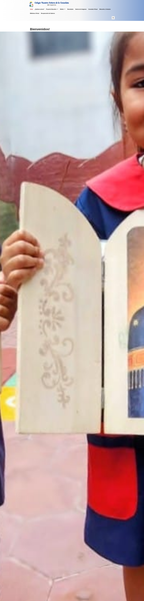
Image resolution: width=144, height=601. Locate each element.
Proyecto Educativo (51, 9)
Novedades (70, 9)
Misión (62, 9)
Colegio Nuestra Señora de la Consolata (52, 2)
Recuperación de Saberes (48, 13)
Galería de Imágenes (80, 9)
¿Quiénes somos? (39, 9)
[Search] (113, 17)
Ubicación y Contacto (105, 9)
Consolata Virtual (93, 9)
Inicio (31, 9)
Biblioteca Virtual (34, 13)
